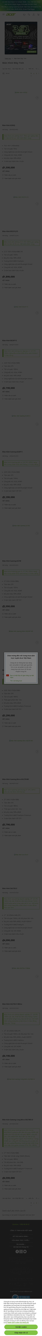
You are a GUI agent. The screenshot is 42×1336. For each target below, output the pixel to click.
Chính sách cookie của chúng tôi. (18, 1322)
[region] (21, 1317)
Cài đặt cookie (21, 1327)
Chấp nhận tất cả (21, 1333)
